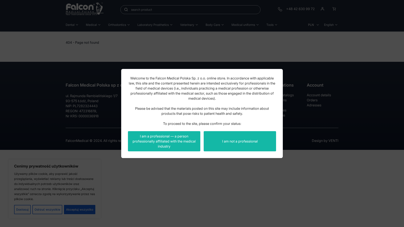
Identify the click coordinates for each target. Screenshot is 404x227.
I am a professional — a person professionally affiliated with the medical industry (164, 141)
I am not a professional (240, 141)
